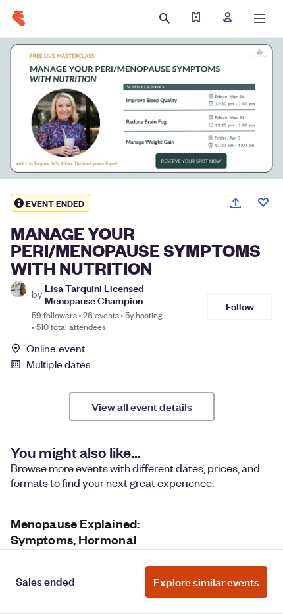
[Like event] (263, 202)
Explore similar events (206, 581)
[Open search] (164, 18)
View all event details (141, 406)
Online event (55, 348)
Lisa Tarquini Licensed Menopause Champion (94, 293)
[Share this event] (235, 203)
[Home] (18, 18)
